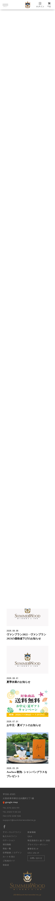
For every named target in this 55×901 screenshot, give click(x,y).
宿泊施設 (7, 844)
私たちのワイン (10, 836)
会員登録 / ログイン (12, 852)
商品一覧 (7, 848)
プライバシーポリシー (38, 844)
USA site (32, 852)
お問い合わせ (36, 858)
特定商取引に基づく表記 (39, 840)
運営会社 (32, 848)
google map (11, 802)
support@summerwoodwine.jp (19, 820)
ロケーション (9, 840)
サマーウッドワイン (12, 832)
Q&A (30, 836)
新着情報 (32, 832)
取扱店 (6, 865)
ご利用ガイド (9, 860)
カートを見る (9, 856)
